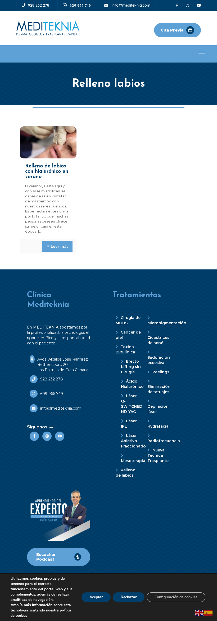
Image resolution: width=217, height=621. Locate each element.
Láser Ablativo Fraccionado (133, 441)
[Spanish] (208, 612)
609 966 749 (80, 5)
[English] (199, 612)
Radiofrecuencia (163, 440)
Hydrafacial (158, 426)
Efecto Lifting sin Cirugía (131, 366)
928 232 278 (38, 5)
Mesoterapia (133, 460)
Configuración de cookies (176, 597)
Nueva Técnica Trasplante (158, 455)
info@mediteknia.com (130, 5)
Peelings (160, 372)
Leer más (60, 246)
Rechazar (129, 597)
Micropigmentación (166, 323)
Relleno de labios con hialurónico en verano (46, 171)
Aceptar (96, 597)
